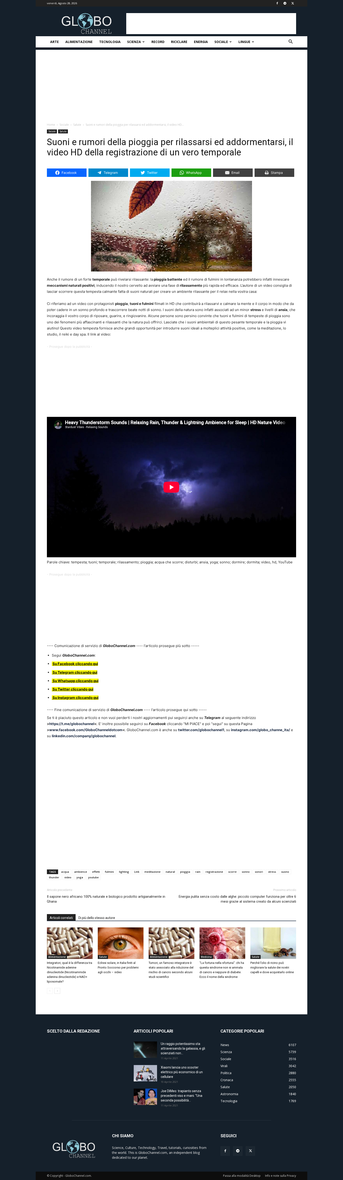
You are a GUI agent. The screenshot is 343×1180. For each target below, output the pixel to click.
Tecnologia (110, 41)
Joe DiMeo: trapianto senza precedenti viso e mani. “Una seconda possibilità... (181, 1095)
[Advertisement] (211, 23)
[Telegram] (284, 3)
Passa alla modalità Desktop (242, 1176)
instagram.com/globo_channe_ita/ (260, 730)
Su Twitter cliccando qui (72, 689)
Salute (77, 125)
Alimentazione (79, 41)
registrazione (214, 871)
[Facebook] (277, 3)
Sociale (221, 41)
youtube (93, 877)
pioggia (185, 871)
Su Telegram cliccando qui (74, 672)
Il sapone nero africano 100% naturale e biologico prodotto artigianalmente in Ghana (106, 899)
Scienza (134, 41)
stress (272, 871)
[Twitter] (292, 3)
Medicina (206, 956)
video (67, 877)
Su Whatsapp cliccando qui (75, 681)
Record (157, 41)
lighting (124, 871)
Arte (54, 41)
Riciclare (179, 41)
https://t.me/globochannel (71, 724)
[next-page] (57, 991)
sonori (259, 871)
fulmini (109, 871)
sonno (246, 871)
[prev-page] (50, 991)
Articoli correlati (61, 918)
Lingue (244, 41)
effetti (96, 871)
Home (51, 125)
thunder (54, 877)
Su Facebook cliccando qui (75, 664)
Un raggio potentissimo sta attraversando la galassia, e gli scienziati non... (183, 1048)
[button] (290, 42)
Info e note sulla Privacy (280, 1176)
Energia (201, 41)
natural (170, 871)
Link (136, 871)
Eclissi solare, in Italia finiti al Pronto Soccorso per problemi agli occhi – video (118, 967)
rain (197, 871)
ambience (80, 871)
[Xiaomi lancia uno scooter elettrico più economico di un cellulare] (145, 1073)
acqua (65, 871)
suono (285, 871)
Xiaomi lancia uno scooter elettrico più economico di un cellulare (182, 1072)
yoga (80, 877)
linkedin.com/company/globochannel (84, 736)
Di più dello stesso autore (96, 918)
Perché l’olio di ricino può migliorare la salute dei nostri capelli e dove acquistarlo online (272, 967)
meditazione (152, 871)
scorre (232, 871)
